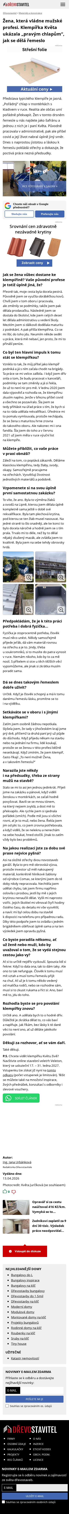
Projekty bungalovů (25, 1322)
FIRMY (11, 1438)
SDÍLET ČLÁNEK (26, 1098)
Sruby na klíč (20, 1338)
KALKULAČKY (15, 1449)
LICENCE (38, 1460)
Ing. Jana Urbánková (17, 1162)
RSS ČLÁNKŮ (15, 1460)
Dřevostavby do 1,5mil (27, 1296)
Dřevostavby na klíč (25, 1301)
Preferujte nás (50, 214)
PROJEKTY (13, 1454)
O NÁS (37, 1438)
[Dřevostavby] (16, 4)
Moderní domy (21, 1307)
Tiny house (18, 1344)
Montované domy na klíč (28, 1317)
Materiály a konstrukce (30, 13)
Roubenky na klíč (23, 1333)
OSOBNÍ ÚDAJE (16, 1444)
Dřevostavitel (10, 13)
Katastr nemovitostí (25, 1358)
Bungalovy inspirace (25, 1280)
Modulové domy (22, 1312)
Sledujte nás (19, 214)
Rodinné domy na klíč (26, 1328)
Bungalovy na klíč (23, 1285)
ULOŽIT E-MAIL (35, 1496)
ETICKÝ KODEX (42, 1449)
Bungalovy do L (22, 1275)
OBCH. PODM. (41, 1454)
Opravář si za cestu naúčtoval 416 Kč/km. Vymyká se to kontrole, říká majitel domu (49, 1212)
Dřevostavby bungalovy (28, 1291)
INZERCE (38, 1444)
